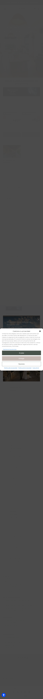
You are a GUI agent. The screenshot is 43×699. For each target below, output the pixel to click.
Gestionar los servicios (9, 349)
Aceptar (21, 353)
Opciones (21, 364)
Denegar (21, 358)
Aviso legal (35, 368)
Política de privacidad (10, 368)
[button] (40, 331)
